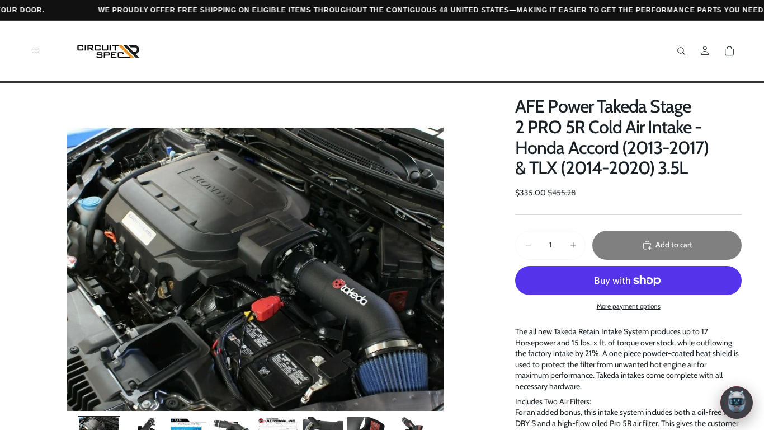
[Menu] (35, 51)
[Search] (681, 51)
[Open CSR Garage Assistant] (736, 402)
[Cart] (729, 51)
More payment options (629, 306)
